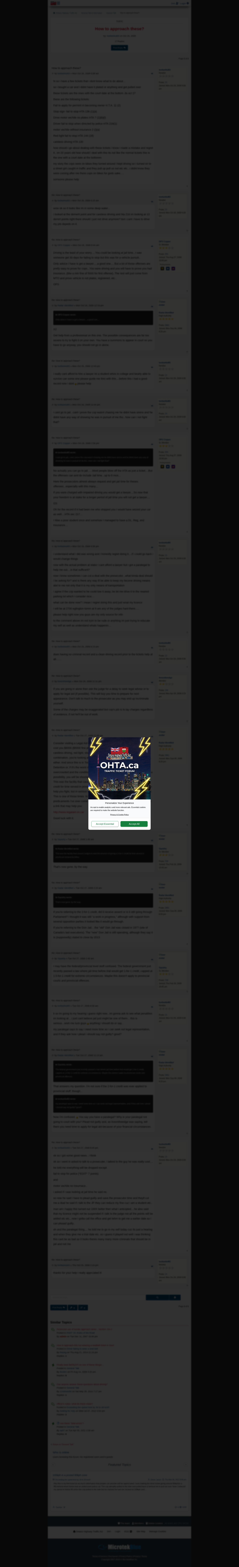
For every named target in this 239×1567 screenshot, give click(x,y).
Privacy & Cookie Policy (119, 815)
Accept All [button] (134, 823)
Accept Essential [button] (105, 823)
